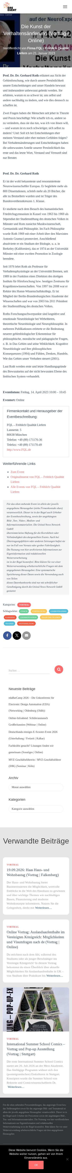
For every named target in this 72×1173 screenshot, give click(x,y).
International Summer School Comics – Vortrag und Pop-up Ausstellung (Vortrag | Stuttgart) (36, 1049)
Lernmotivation (28, 617)
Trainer (9, 624)
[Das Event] (11, 7)
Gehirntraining (58, 611)
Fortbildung (39, 611)
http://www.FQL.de (19, 449)
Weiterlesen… (43, 907)
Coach (24, 611)
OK (36, 1164)
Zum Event (17, 472)
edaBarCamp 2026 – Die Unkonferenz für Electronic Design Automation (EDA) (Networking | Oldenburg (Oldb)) (31, 704)
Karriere (10, 617)
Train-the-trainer (50, 617)
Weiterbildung (26, 624)
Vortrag (24, 605)
